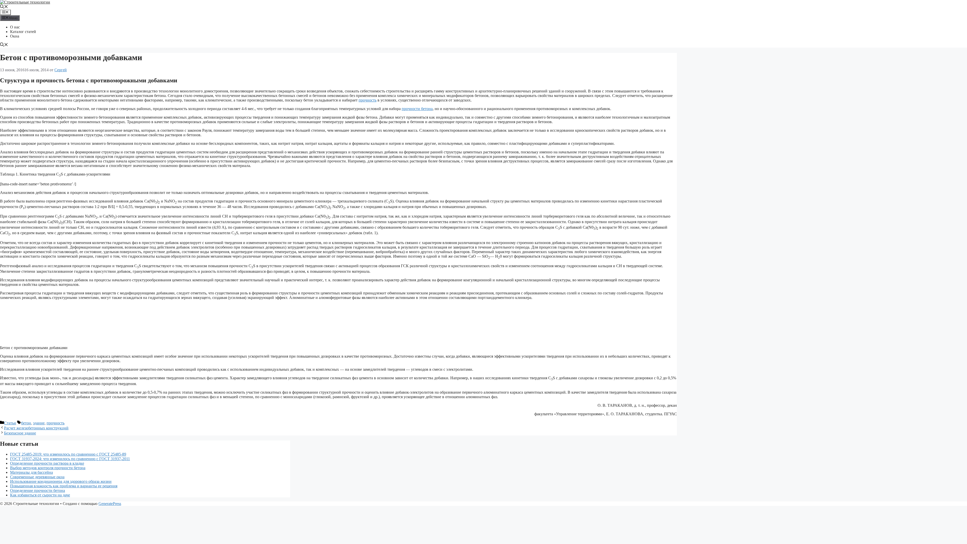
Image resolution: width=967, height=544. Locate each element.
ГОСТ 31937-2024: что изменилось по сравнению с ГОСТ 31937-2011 (70, 459)
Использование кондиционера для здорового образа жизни (61, 481)
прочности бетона (417, 109)
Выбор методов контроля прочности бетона (47, 468)
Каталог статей (23, 31)
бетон (26, 423)
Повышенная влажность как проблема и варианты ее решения (63, 486)
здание (39, 423)
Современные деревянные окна (37, 477)
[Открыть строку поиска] (4, 7)
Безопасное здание (20, 433)
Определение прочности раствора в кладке (47, 463)
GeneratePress (109, 503)
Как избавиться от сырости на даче (40, 495)
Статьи (10, 423)
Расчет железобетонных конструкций (36, 428)
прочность (367, 100)
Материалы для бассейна (31, 472)
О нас (15, 27)
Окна (14, 36)
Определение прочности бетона (37, 490)
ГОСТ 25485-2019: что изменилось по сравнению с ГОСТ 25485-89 (68, 454)
